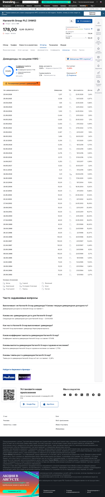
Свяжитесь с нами (9, 425)
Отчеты (74, 50)
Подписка (87, 29)
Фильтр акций (15, 9)
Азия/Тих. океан (94, 9)
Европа (77, 9)
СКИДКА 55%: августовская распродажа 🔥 (56, 2)
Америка (71, 9)
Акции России (25, 9)
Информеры (60, 429)
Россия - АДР (63, 9)
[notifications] (97, 2)
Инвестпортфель (62, 425)
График (14, 45)
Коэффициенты (55, 50)
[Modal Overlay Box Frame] (19, 484)
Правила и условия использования (49, 491)
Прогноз (81, 50)
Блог (57, 416)
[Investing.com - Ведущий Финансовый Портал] (11, 2)
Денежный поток (43, 50)
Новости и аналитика (28, 45)
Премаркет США (43, 9)
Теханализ (53, 45)
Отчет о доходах (23, 50)
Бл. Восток (85, 9)
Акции (6, 9)
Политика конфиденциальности (72, 491)
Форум (63, 45)
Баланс (33, 50)
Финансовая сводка (9, 50)
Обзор (5, 45)
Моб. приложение (62, 420)
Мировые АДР (53, 9)
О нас (5, 416)
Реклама (6, 420)
